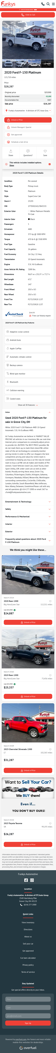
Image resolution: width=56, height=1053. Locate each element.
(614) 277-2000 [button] (30, 904)
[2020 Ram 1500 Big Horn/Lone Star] (28, 574)
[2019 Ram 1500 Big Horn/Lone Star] (28, 648)
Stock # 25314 (9, 598)
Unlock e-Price (17, 120)
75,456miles (47, 678)
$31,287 (9, 760)
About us (28, 936)
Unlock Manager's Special (21, 127)
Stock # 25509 (9, 746)
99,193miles (47, 826)
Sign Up (28, 1023)
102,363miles (46, 752)
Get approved (16, 134)
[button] (43, 4)
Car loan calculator (28, 958)
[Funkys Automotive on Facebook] (25, 879)
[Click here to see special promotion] (28, 9)
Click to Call (30, 14)
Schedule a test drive (19, 142)
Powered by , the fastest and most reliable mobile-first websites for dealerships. (28, 1041)
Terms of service (28, 972)
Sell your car (28, 943)
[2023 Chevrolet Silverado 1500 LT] (28, 722)
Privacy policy (28, 965)
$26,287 (9, 834)
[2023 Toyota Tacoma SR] (28, 797)
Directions (28, 929)
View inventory (28, 922)
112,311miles (46, 604)
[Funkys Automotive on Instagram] (31, 879)
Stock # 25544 (9, 820)
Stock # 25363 (9, 672)
